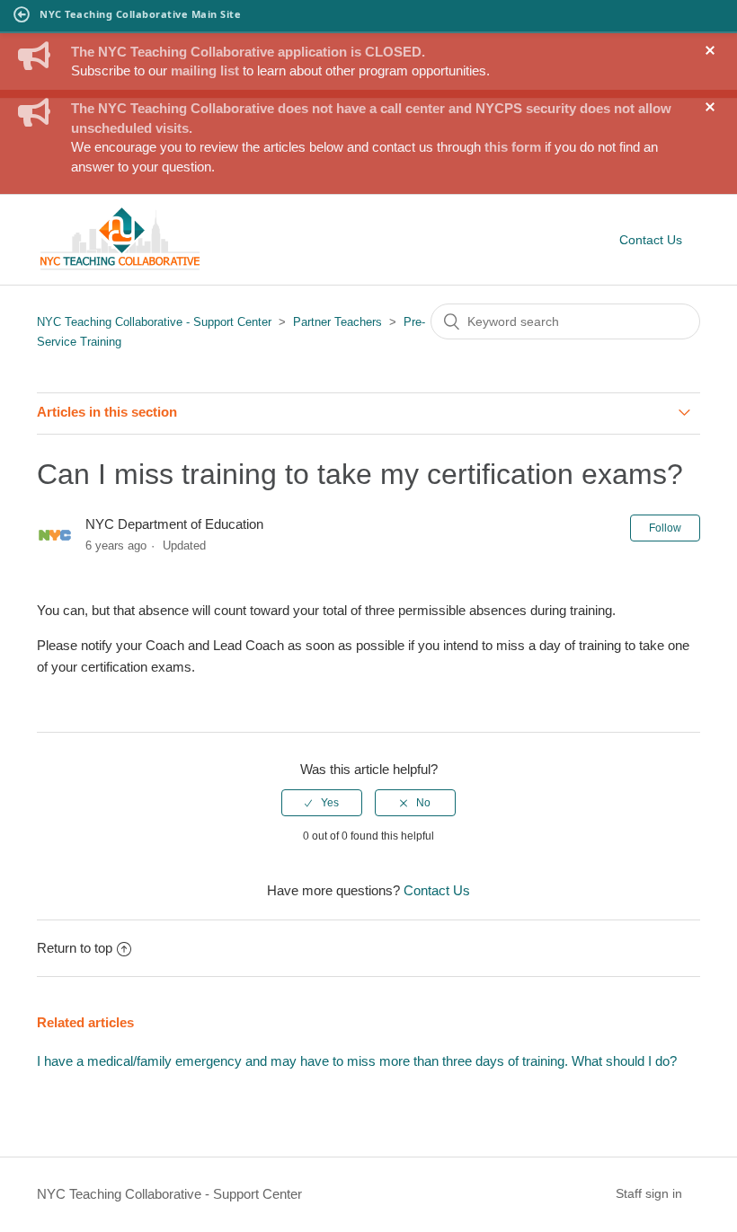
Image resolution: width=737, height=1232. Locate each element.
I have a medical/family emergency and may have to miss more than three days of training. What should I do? (357, 1061)
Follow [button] (665, 528)
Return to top (74, 947)
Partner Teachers (337, 322)
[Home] (120, 267)
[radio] (321, 802)
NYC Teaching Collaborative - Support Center (154, 322)
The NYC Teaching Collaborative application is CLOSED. (248, 51)
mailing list (205, 70)
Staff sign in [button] (649, 1193)
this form (512, 146)
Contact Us (650, 240)
